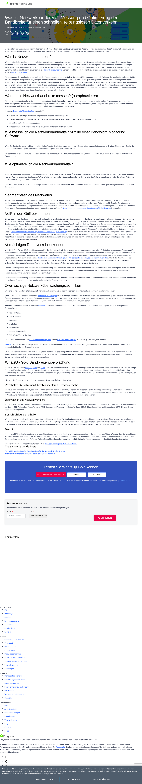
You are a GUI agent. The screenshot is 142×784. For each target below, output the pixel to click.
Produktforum (9, 650)
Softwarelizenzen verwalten (15, 657)
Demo (98, 475)
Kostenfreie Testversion (52, 475)
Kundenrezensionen (12, 621)
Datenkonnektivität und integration (18, 687)
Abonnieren (105, 518)
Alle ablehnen (74, 779)
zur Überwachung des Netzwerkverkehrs (61, 444)
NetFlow (41, 306)
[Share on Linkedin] (17, 33)
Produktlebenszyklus (12, 654)
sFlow (43, 368)
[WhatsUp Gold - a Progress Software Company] (71, 4)
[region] (71, 775)
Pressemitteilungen (12, 713)
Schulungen (9, 669)
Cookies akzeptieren (44, 779)
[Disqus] (71, 567)
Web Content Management (15, 694)
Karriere (7, 727)
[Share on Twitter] (12, 33)
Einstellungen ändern (100, 779)
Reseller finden (10, 628)
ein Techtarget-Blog (19, 72)
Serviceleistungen (11, 665)
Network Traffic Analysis (66, 340)
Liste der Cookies (34, 774)
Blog (6, 724)
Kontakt (7, 632)
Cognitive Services (11, 683)
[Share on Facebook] (7, 33)
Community (9, 643)
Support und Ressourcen (14, 639)
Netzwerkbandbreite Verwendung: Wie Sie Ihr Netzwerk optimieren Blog (39, 232)
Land (31, 512)
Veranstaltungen (10, 720)
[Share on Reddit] (22, 33)
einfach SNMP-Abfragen (47, 296)
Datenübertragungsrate (53, 70)
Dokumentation (10, 647)
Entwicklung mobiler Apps (14, 680)
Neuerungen (9, 614)
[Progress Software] (7, 737)
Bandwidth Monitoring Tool (24, 111)
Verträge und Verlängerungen (15, 661)
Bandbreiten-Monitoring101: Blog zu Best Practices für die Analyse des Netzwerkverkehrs (73, 258)
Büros (6, 731)
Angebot (7, 617)
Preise (76, 475)
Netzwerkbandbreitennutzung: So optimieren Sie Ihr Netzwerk (87, 208)
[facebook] (5, 758)
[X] (5, 762)
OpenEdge (8, 698)
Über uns (7, 705)
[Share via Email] (27, 33)
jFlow (35, 368)
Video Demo (9, 625)
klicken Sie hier (125, 480)
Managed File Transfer (13, 676)
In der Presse (9, 716)
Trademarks (60, 747)
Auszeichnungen (11, 709)
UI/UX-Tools (9, 691)
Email (9, 512)
